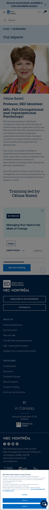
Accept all (24, 506)
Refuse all (24, 500)
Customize (24, 494)
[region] (24, 490)
